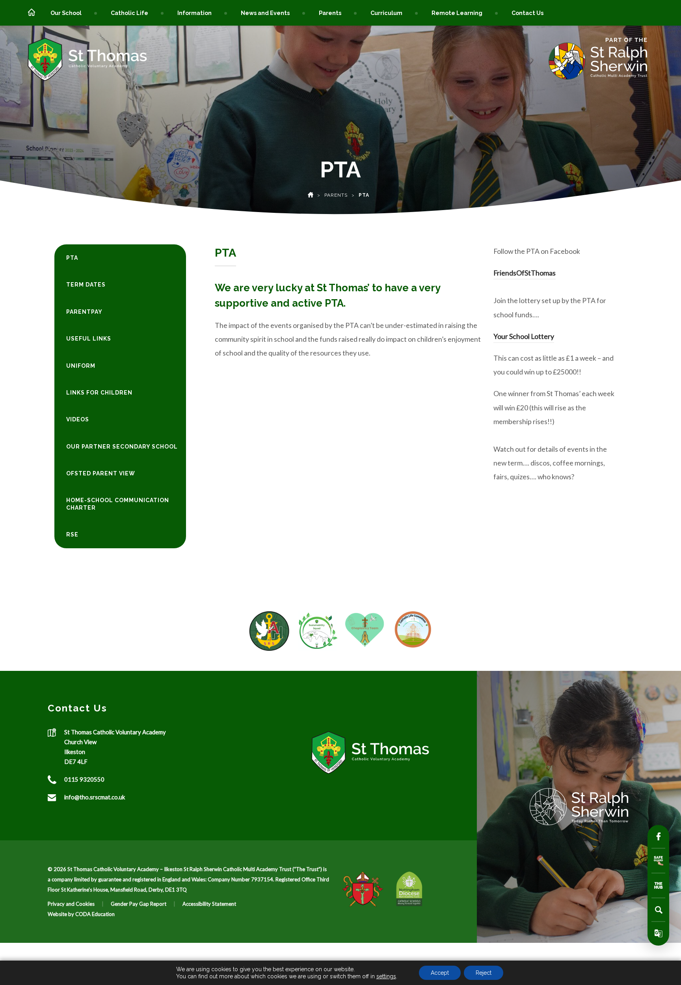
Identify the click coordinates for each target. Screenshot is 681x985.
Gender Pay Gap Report (138, 904)
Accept (440, 973)
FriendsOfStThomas (524, 273)
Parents (330, 12)
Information (194, 12)
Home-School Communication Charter (117, 503)
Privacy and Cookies (71, 904)
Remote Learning (457, 12)
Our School (66, 12)
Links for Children (99, 392)
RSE (72, 534)
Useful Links (88, 338)
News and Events (265, 12)
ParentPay (84, 312)
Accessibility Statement (209, 904)
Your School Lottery (523, 336)
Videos (77, 419)
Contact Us (527, 12)
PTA (72, 258)
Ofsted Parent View (100, 473)
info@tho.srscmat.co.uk (94, 797)
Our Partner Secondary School (122, 446)
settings (386, 976)
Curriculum (386, 12)
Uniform (80, 366)
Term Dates (86, 284)
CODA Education (95, 914)
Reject (483, 973)
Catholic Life (129, 12)
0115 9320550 (84, 779)
